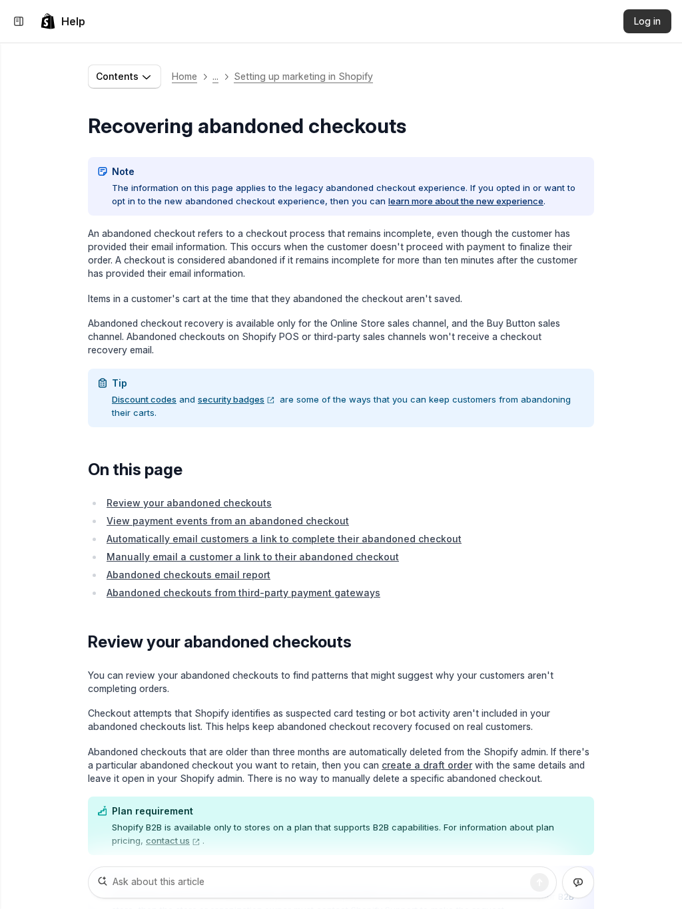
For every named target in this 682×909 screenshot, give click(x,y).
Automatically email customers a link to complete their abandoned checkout (284, 538)
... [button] (215, 76)
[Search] (539, 882)
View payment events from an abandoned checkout (228, 520)
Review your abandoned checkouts (189, 502)
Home (184, 76)
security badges (231, 399)
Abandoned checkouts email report (188, 574)
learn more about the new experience (465, 201)
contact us (168, 840)
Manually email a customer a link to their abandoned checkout (253, 556)
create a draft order (427, 765)
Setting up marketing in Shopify (303, 76)
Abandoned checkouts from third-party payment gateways (243, 592)
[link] (62, 21)
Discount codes (144, 399)
